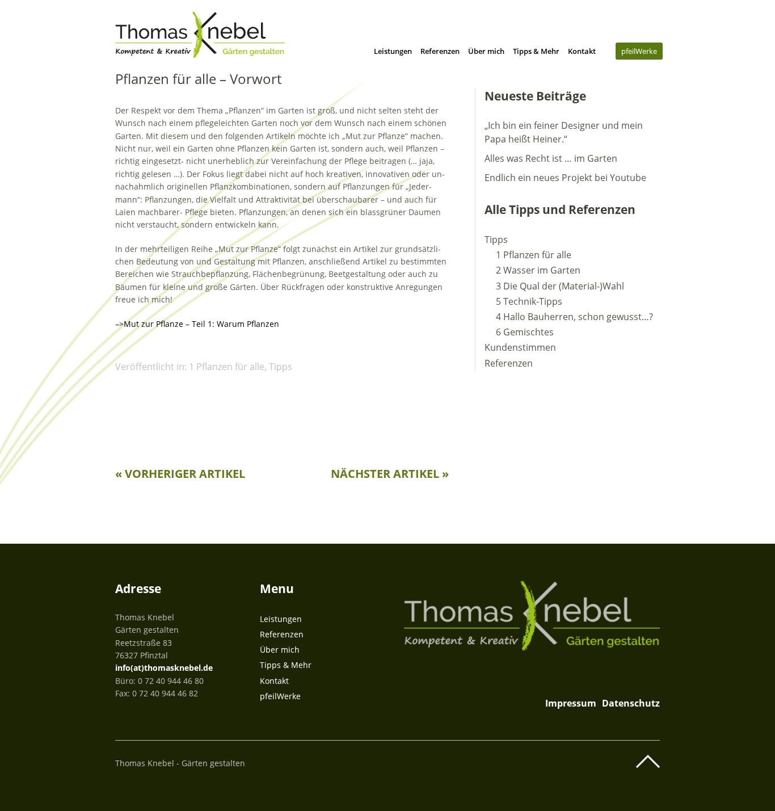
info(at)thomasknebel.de (164, 667)
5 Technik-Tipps (529, 301)
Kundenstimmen (520, 347)
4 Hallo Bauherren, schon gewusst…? (574, 316)
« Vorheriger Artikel (180, 473)
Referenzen (440, 51)
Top (648, 761)
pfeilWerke (639, 51)
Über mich (486, 51)
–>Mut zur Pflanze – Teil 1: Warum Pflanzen (197, 323)
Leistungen (393, 51)
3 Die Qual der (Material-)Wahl (560, 286)
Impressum (570, 703)
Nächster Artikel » (390, 473)
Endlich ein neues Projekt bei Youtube (565, 177)
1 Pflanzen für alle (226, 366)
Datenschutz (631, 703)
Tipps (280, 366)
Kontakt (582, 51)
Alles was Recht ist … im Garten (551, 158)
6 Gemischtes (525, 332)
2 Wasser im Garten (538, 270)
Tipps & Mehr (536, 51)
